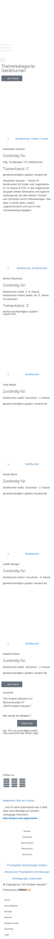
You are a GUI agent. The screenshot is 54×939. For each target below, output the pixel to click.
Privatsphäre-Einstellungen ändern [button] (27, 865)
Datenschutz (27, 848)
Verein (7, 900)
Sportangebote (11, 905)
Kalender (8, 917)
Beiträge (8, 911)
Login (6, 934)
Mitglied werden (11, 923)
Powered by (17, 889)
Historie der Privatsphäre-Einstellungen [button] (27, 871)
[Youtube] (22, 782)
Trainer (35, 138)
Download (27, 837)
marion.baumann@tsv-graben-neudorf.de (21, 312)
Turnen (44, 138)
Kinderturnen (39, 268)
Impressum (27, 854)
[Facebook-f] (6, 782)
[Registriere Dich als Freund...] (6, 794)
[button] (2, 60)
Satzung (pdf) (27, 843)
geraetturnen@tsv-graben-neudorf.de (25, 174)
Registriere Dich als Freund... (19, 800)
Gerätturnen (23, 138)
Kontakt (27, 831)
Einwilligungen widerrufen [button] (27, 878)
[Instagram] (14, 782)
